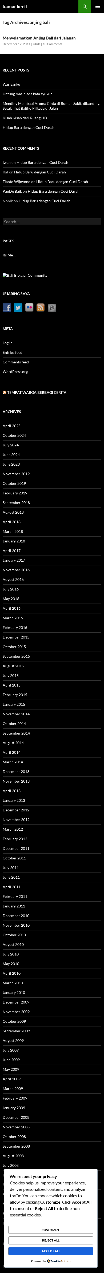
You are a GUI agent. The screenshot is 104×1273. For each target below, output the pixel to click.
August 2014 (13, 742)
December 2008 (16, 1117)
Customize (51, 1230)
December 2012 (16, 810)
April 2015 (12, 685)
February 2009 (15, 1098)
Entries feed (12, 352)
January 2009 (14, 1107)
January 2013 (14, 800)
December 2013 (16, 771)
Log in (8, 342)
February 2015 (15, 694)
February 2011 (15, 896)
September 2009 (16, 1031)
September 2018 (16, 502)
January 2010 (14, 992)
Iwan (7, 162)
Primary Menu (97, 6)
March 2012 (13, 829)
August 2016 (13, 579)
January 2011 (14, 906)
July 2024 (11, 445)
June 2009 (11, 1059)
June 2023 (11, 464)
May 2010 (11, 963)
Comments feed (16, 362)
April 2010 (12, 973)
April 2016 (12, 608)
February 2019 (15, 493)
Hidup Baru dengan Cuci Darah (28, 127)
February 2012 (15, 838)
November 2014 (16, 714)
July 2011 (11, 867)
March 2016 (13, 618)
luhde (37, 44)
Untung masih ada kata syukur (27, 94)
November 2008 (16, 1127)
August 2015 (13, 666)
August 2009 (13, 1040)
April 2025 (12, 425)
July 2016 (11, 589)
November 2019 (16, 473)
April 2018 (12, 521)
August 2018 (13, 512)
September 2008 (16, 1146)
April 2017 (12, 550)
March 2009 (13, 1088)
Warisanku (11, 84)
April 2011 (12, 887)
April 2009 (12, 1079)
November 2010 (16, 925)
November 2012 (16, 819)
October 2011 (14, 858)
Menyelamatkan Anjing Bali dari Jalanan (39, 37)
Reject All (50, 1240)
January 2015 (14, 704)
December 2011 (16, 848)
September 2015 (16, 656)
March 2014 (13, 762)
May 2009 (11, 1069)
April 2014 (12, 752)
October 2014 (14, 723)
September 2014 (16, 733)
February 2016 (15, 627)
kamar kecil (15, 6)
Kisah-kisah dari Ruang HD (25, 118)
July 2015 (11, 675)
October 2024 (14, 435)
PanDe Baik (12, 191)
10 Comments (52, 44)
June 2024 (11, 454)
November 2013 (16, 781)
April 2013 (12, 790)
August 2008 (13, 1155)
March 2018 (13, 531)
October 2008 (14, 1136)
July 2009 (11, 1050)
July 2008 (11, 1165)
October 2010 (14, 935)
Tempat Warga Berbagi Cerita (36, 392)
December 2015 (16, 637)
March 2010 (13, 983)
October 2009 (14, 1021)
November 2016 (16, 570)
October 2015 (14, 646)
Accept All (51, 1251)
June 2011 (11, 877)
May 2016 (11, 598)
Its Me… (9, 255)
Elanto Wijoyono (16, 181)
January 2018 (14, 541)
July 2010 (11, 954)
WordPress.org (15, 371)
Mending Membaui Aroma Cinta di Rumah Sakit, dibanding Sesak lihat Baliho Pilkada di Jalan (51, 105)
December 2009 (16, 1002)
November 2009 (16, 1011)
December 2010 (16, 915)
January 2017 (14, 560)
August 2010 (13, 944)
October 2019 (14, 483)
